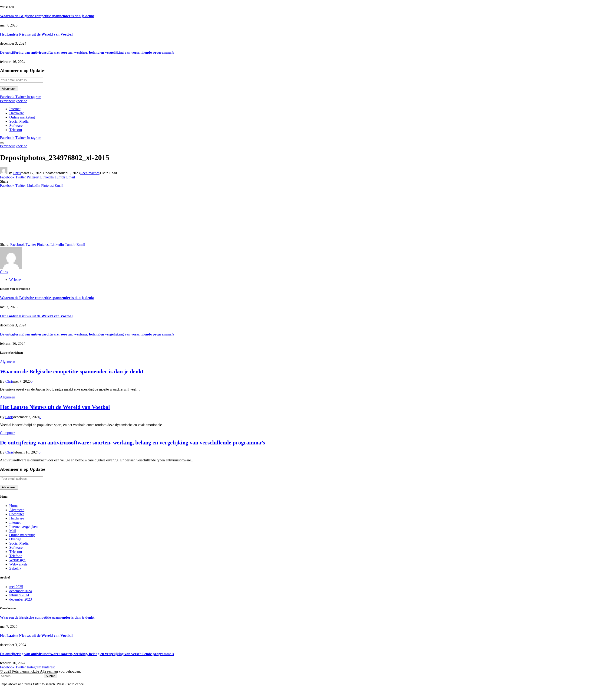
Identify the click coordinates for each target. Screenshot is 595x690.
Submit (50, 676)
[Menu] (2, 143)
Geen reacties (89, 173)
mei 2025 (16, 587)
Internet (14, 109)
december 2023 (20, 599)
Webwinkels (18, 564)
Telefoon (15, 556)
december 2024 (20, 591)
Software (16, 126)
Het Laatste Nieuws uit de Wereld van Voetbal (36, 34)
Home (13, 506)
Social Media (19, 121)
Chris (17, 173)
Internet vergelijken (23, 527)
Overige (15, 539)
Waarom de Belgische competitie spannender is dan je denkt (47, 16)
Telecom (15, 130)
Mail (12, 531)
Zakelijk (15, 568)
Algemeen (7, 362)
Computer (7, 433)
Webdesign (17, 560)
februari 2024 (19, 595)
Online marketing (22, 117)
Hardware (16, 113)
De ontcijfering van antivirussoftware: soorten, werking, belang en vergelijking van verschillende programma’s (87, 52)
